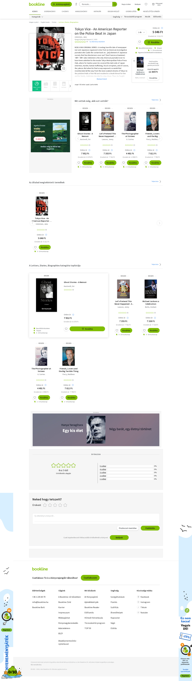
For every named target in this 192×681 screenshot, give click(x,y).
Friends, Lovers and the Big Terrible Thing (152, 134)
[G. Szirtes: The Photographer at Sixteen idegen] (130, 121)
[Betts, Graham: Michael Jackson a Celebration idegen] (151, 289)
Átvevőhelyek (117, 612)
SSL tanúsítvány (36, 665)
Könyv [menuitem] (34, 11)
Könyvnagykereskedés (68, 623)
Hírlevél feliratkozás (94, 617)
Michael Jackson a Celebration (150, 302)
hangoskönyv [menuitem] (81, 11)
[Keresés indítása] (114, 4)
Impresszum (64, 612)
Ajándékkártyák (91, 602)
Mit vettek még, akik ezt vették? (91, 100)
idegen (85, 108)
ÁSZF (60, 633)
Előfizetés (157, 17)
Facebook (145, 597)
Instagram (145, 602)
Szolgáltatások (117, 597)
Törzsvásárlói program (133, 17)
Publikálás (150, 528)
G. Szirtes (130, 139)
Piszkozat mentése (127, 528)
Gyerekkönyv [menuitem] (49, 11)
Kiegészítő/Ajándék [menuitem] (151, 11)
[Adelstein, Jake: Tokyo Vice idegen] (50, 48)
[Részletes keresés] (76, 4)
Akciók (147, 17)
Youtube (144, 612)
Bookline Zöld (64, 602)
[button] (70, 86)
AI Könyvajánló (63, 4)
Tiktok (144, 607)
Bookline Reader (92, 607)
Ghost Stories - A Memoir (85, 134)
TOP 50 (88, 628)
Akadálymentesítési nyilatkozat (67, 642)
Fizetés (114, 602)
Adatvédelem (64, 628)
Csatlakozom (90, 577)
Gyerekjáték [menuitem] (132, 10)
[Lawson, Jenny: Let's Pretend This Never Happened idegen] (107, 121)
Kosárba (155, 42)
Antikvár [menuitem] (97, 11)
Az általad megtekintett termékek (47, 182)
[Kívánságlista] (146, 4)
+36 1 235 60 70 (38, 597)
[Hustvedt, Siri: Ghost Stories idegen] (85, 121)
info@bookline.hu (40, 602)
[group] (36, 86)
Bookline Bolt (38, 607)
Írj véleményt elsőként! (97, 42)
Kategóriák (36, 17)
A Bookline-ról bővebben (69, 597)
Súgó (113, 623)
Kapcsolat (115, 617)
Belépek (138, 4)
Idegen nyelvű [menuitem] (113, 11)
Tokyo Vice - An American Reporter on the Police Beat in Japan (42, 219)
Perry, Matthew (152, 139)
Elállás (114, 628)
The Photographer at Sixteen (130, 134)
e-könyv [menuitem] (65, 11)
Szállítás (114, 607)
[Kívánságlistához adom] (139, 41)
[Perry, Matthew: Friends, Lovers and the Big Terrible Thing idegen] (152, 121)
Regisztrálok (126, 4)
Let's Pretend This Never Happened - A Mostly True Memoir (107, 134)
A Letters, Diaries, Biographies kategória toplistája (54, 265)
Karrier (61, 607)
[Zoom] (63, 68)
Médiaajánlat (64, 617)
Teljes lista (155, 100)
